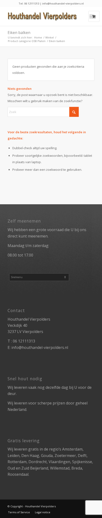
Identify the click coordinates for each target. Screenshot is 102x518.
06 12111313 (24, 341)
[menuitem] (91, 16)
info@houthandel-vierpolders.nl (39, 347)
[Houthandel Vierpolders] (42, 16)
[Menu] (91, 16)
